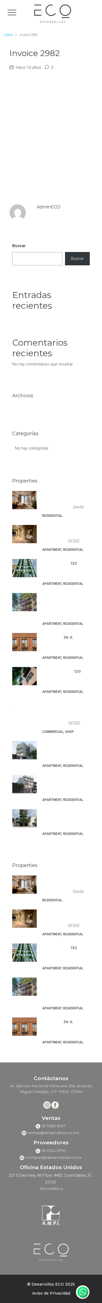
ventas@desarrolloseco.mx (53, 1132)
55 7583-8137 (53, 1125)
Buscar (19, 245)
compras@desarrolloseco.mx (53, 1157)
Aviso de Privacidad (51, 1293)
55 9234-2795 (53, 1150)
